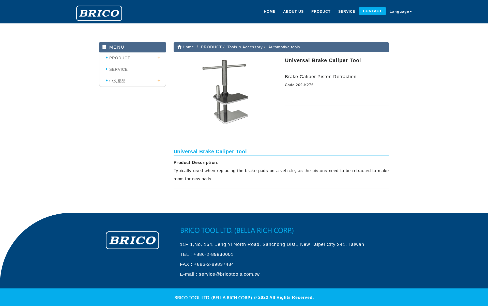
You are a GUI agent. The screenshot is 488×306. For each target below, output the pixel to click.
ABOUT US (293, 11)
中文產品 (117, 81)
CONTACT (372, 11)
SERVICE (346, 11)
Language (399, 11)
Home (187, 47)
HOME (270, 11)
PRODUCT (321, 11)
